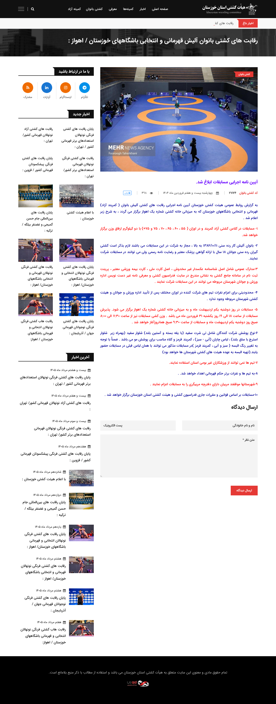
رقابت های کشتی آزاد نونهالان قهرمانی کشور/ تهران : (198, 23)
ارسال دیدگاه (244, 490)
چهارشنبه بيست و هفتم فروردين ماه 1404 (188, 192)
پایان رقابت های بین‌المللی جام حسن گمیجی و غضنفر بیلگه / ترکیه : (44, 508)
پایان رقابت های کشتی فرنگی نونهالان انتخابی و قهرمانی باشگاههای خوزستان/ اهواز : (45, 540)
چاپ (126, 193)
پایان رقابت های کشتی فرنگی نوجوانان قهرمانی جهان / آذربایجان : (78, 327)
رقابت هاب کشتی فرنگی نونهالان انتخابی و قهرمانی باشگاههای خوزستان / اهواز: (43, 635)
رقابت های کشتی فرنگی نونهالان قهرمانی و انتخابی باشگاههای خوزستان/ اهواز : (43, 572)
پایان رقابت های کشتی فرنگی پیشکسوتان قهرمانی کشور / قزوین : (37, 164)
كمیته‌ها (128, 9)
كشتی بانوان (94, 9)
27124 (243, 192)
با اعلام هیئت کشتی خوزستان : (44, 479)
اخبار (143, 9)
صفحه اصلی (160, 9)
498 (144, 192)
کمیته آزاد (74, 9)
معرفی (113, 9)
